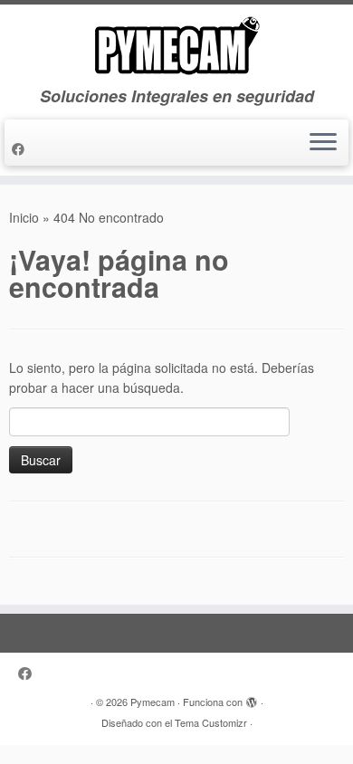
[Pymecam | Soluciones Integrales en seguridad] (176, 46)
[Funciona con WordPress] (251, 698)
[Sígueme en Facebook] (21, 148)
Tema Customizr (211, 722)
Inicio (24, 217)
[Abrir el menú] (323, 143)
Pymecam (152, 701)
